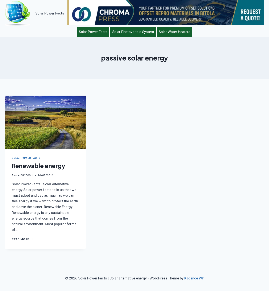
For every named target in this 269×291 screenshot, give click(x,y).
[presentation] (45, 122)
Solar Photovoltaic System (133, 32)
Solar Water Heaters (174, 32)
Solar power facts (26, 158)
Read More (23, 239)
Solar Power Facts (93, 32)
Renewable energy (38, 165)
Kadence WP (194, 278)
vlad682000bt (24, 175)
